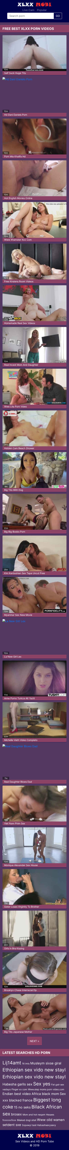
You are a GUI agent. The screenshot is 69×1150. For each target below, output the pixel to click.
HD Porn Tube (45, 1141)
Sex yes (41, 1084)
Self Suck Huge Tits (15, 73)
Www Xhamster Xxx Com (18, 239)
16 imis (25, 1063)
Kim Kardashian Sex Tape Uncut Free (24, 573)
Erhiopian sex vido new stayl (34, 1077)
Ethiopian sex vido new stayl (34, 1070)
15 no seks (22, 1107)
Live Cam (28, 10)
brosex (16, 1114)
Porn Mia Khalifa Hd (15, 156)
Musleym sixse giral (45, 1063)
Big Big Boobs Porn (14, 531)
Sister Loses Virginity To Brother (21, 906)
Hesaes (50, 1114)
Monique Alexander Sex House (21, 865)
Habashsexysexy (46, 1125)
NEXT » (34, 1041)
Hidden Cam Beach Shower (19, 448)
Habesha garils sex (17, 1084)
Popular (42, 10)
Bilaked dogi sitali (26, 1120)
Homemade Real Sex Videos (19, 323)
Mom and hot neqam (34, 1114)
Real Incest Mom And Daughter (21, 364)
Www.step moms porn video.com (46, 1089)
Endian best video (17, 1094)
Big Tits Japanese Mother (18, 1031)
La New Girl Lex (12, 656)
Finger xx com (19, 1089)
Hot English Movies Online (18, 198)
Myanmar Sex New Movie (18, 614)
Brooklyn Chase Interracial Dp (20, 990)
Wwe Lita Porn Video (15, 406)
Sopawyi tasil (29, 1125)
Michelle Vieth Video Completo (20, 740)
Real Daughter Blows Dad (18, 781)
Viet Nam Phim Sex (14, 823)
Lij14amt (12, 1063)
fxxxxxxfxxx (9, 1120)
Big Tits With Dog (13, 489)
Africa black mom (45, 1094)
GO (58, 16)
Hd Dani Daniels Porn (15, 114)
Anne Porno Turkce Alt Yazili (19, 698)
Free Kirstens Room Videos (18, 281)
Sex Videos (22, 1141)
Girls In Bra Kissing (14, 948)
